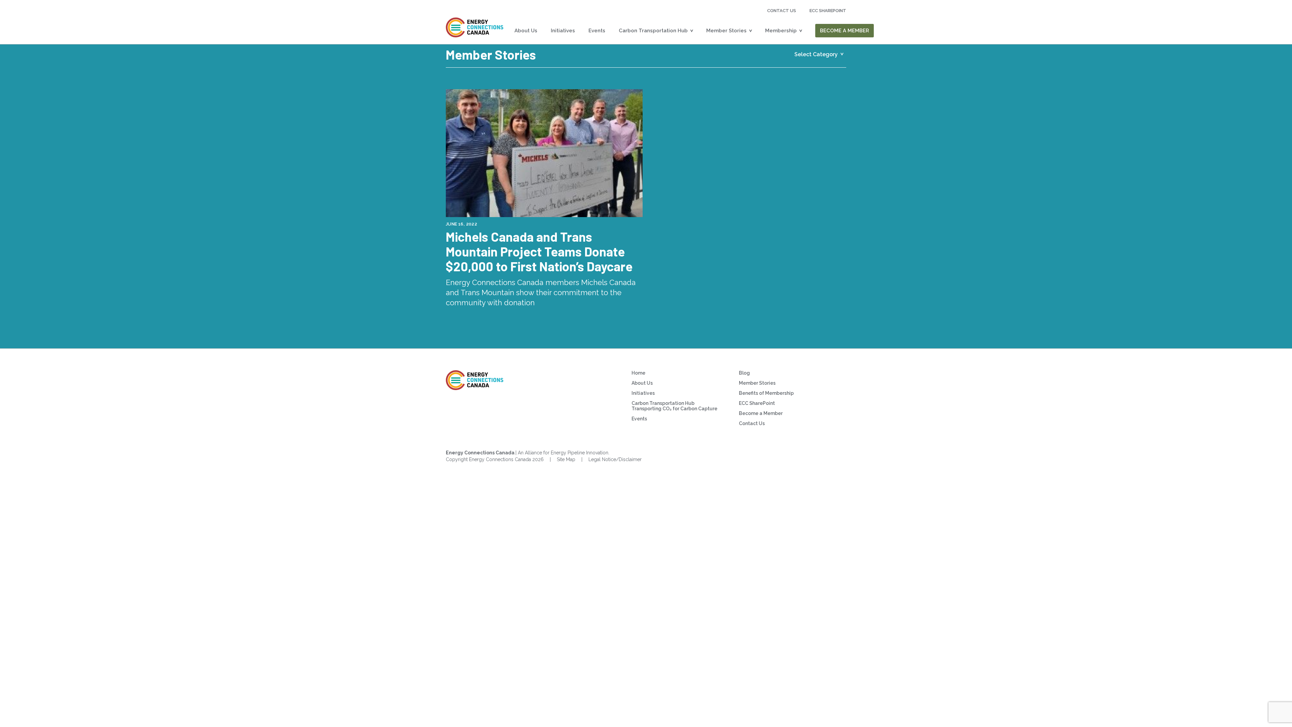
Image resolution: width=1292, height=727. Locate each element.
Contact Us (781, 10)
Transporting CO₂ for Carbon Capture (674, 408)
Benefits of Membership (766, 393)
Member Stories (726, 31)
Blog (744, 373)
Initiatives (563, 31)
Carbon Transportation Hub (653, 31)
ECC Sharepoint (828, 10)
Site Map (566, 459)
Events (596, 31)
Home (638, 373)
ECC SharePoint (757, 403)
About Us (525, 31)
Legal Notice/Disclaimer (615, 459)
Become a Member (844, 31)
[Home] (475, 27)
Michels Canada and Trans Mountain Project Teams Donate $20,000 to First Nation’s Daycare (539, 251)
